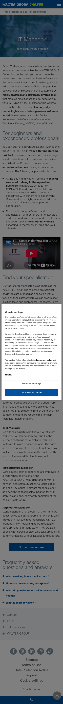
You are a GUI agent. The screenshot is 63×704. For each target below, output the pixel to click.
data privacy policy (44, 360)
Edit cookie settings (31, 383)
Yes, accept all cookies (31, 392)
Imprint (8, 374)
